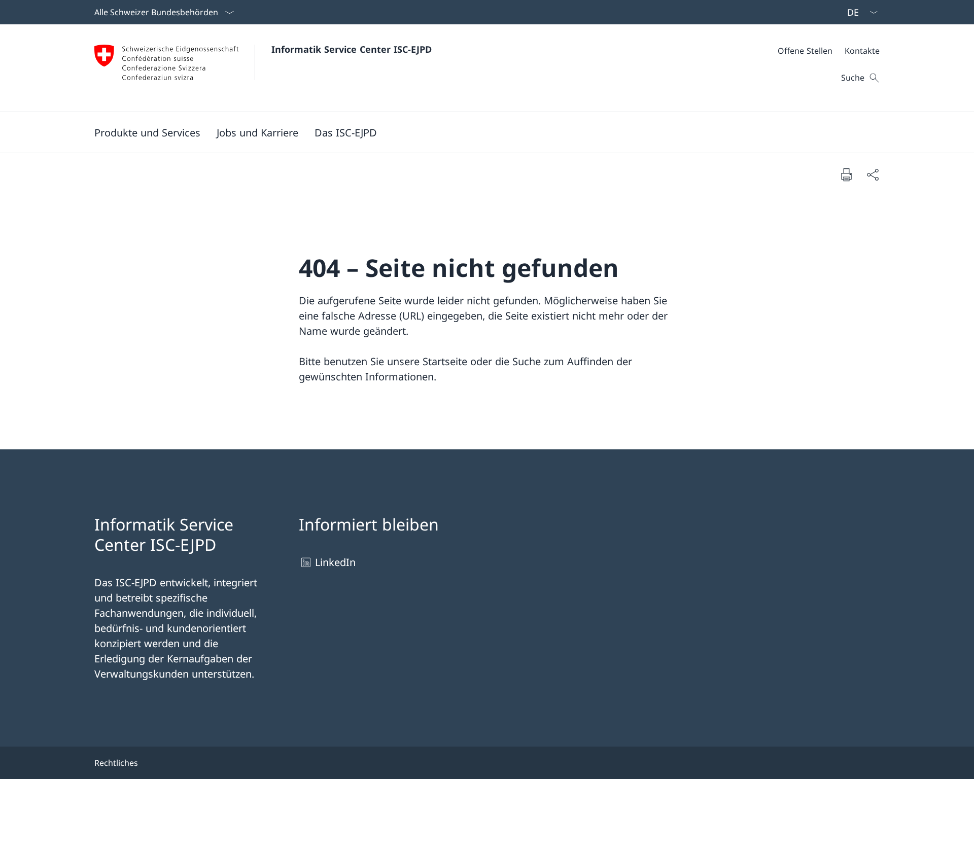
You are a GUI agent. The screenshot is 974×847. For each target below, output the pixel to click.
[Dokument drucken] (846, 174)
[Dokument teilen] (872, 174)
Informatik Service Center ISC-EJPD (351, 49)
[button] (147, 132)
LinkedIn (335, 562)
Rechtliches (116, 762)
